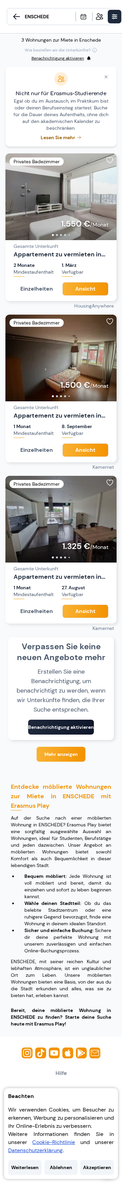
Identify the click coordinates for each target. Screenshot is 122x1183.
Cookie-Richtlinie (53, 1142)
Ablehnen (61, 1167)
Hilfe (61, 1073)
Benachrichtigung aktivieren (61, 727)
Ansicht (85, 288)
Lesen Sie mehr (58, 137)
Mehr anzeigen (61, 754)
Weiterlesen (25, 1167)
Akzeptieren (97, 1167)
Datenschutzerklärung (35, 1150)
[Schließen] (106, 76)
